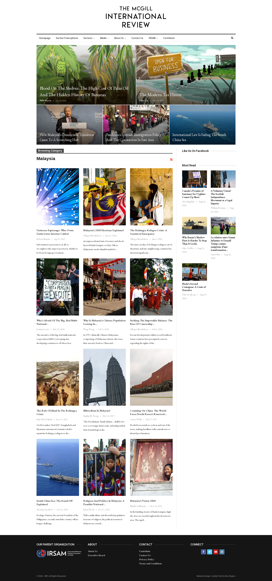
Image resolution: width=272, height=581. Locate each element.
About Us (119, 38)
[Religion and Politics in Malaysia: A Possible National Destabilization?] (104, 467)
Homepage (44, 38)
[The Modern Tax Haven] (186, 75)
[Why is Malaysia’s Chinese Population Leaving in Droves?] (104, 286)
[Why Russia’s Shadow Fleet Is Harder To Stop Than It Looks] (194, 225)
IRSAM (152, 38)
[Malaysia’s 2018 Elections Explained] (104, 196)
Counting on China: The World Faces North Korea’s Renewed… (148, 412)
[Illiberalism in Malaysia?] (104, 377)
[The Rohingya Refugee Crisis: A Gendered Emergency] (151, 196)
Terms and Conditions (150, 563)
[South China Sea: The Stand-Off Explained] (58, 467)
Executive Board (96, 555)
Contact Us (137, 38)
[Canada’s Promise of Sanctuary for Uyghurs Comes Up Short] (194, 179)
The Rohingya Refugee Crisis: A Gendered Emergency (148, 231)
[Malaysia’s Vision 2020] (151, 467)
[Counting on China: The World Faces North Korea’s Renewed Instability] (151, 377)
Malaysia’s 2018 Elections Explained (103, 230)
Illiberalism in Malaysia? (96, 410)
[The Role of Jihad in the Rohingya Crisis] (58, 377)
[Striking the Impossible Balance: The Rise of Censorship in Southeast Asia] (151, 286)
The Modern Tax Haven (160, 95)
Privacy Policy (146, 559)
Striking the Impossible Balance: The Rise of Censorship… (151, 322)
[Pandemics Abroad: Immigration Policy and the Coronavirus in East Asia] (136, 125)
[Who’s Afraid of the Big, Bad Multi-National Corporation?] (58, 286)
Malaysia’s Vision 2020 (143, 500)
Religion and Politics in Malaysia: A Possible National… (103, 502)
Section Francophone (67, 38)
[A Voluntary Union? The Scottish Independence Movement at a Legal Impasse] (223, 179)
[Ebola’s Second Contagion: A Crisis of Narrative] (194, 272)
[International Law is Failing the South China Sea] (202, 125)
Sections (87, 38)
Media (103, 38)
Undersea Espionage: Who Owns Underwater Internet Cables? (55, 231)
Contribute (169, 38)
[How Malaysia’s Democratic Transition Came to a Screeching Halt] (69, 125)
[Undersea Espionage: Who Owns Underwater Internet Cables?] (58, 196)
